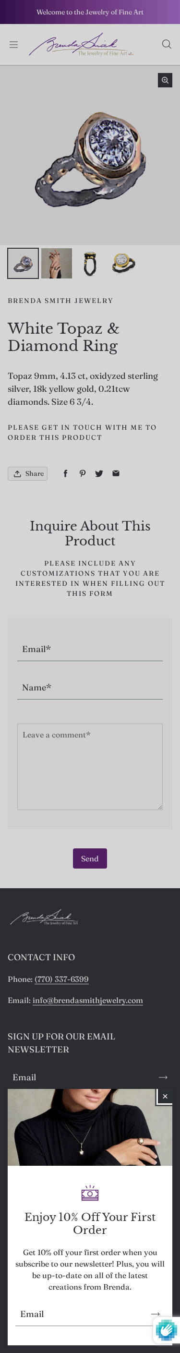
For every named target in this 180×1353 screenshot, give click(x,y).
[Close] (165, 1096)
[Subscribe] (155, 1314)
